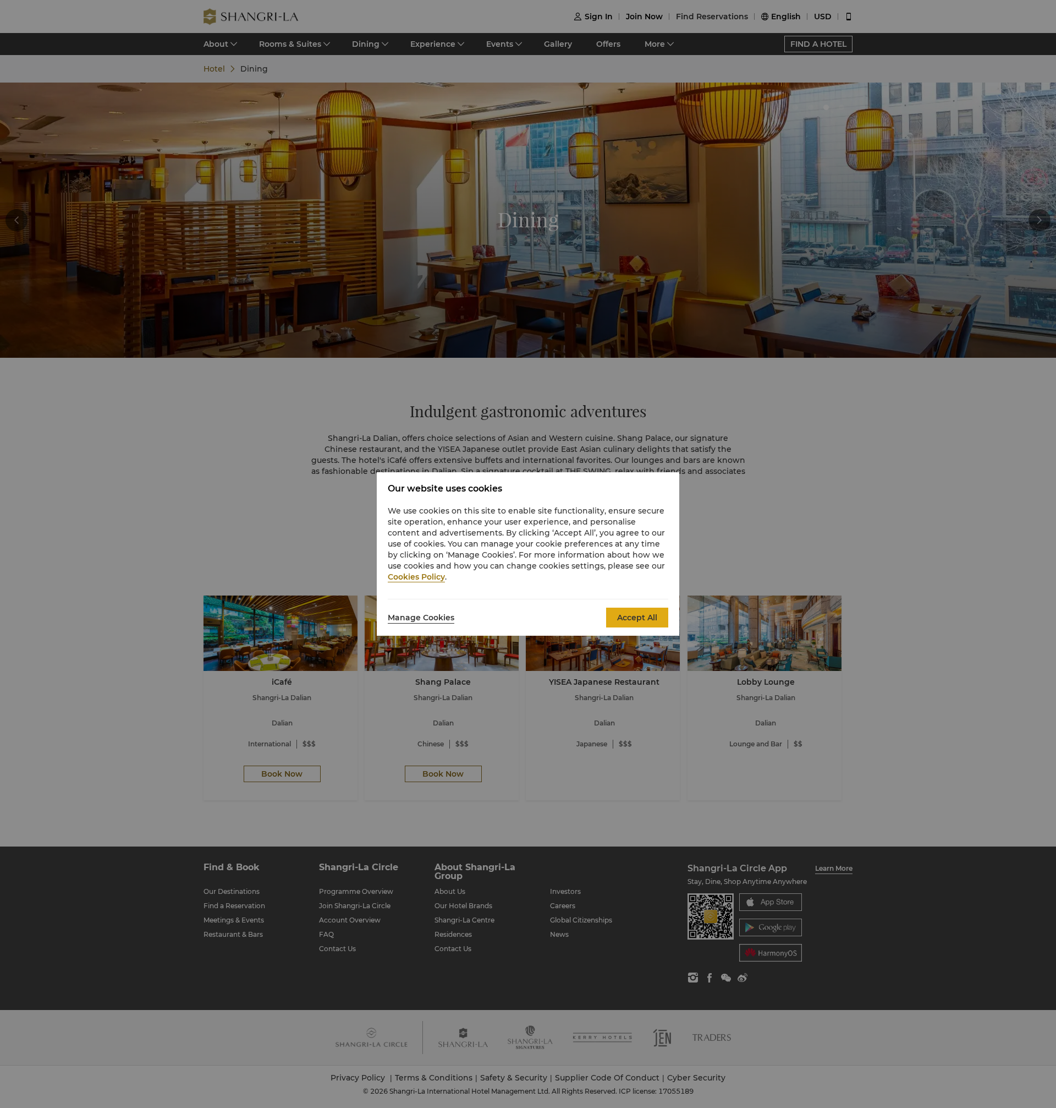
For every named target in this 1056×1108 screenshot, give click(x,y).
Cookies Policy (416, 577)
